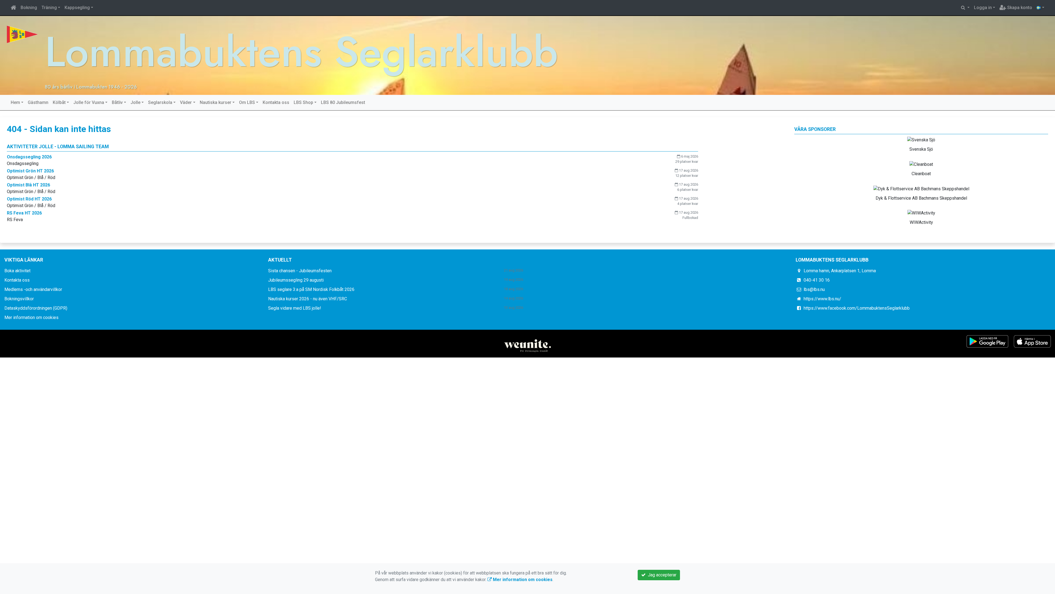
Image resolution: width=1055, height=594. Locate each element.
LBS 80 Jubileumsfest (343, 102)
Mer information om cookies (31, 317)
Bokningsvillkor (19, 298)
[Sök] (965, 7)
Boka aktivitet (17, 270)
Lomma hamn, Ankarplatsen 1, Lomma (840, 270)
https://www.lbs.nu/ (822, 298)
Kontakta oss (276, 102)
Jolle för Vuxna (88, 102)
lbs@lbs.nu (814, 289)
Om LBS (247, 102)
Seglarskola (160, 102)
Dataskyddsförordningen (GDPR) (35, 308)
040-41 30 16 (817, 280)
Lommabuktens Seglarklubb (301, 51)
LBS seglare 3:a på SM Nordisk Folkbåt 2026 (311, 289)
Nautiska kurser (215, 102)
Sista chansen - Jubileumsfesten (300, 270)
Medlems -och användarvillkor (33, 289)
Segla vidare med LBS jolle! (294, 308)
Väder (186, 102)
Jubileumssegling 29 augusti (296, 280)
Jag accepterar (661, 575)
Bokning (29, 7)
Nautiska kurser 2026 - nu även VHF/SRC (307, 298)
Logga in (983, 7)
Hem (15, 102)
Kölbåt (59, 102)
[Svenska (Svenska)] (1040, 7)
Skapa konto (1019, 7)
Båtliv (117, 102)
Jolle (135, 102)
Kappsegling (77, 7)
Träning (49, 7)
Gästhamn (38, 102)
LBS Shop (303, 102)
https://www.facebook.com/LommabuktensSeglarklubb (857, 308)
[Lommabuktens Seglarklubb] (22, 34)
